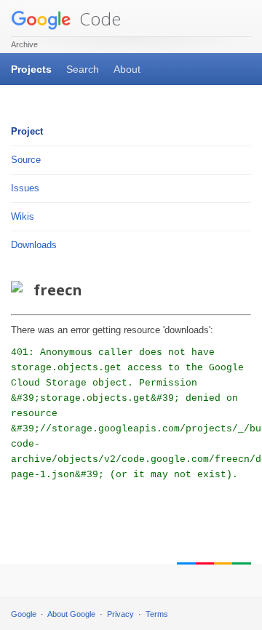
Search (82, 69)
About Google (71, 614)
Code (98, 19)
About (127, 69)
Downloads (34, 244)
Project (27, 131)
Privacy (120, 614)
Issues (25, 188)
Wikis (22, 216)
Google (23, 614)
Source (26, 159)
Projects (31, 69)
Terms (157, 614)
